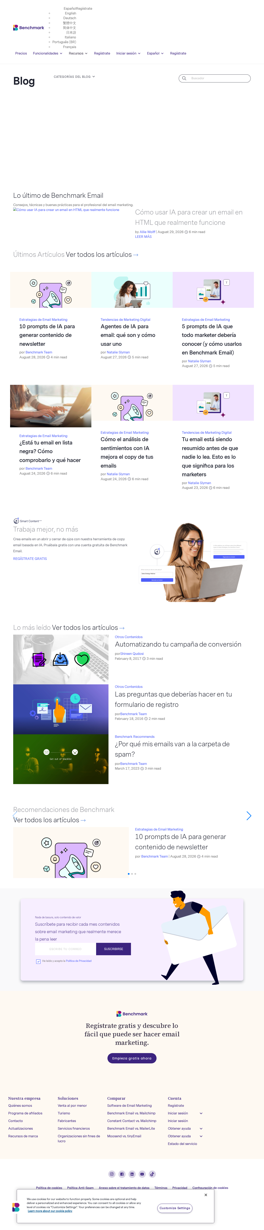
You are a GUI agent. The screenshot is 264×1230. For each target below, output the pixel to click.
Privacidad (179, 1188)
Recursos (76, 53)
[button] (249, 815)
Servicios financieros (74, 1128)
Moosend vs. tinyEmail (124, 1136)
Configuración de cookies (210, 1188)
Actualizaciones (20, 1128)
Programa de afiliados (25, 1113)
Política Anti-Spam (80, 1188)
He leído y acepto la (67, 961)
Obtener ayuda (179, 1128)
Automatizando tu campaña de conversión (178, 644)
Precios (21, 53)
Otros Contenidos (129, 637)
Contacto (15, 1121)
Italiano (70, 37)
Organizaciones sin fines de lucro (79, 1138)
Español (70, 9)
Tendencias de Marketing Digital (125, 320)
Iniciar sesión (126, 53)
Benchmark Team (39, 352)
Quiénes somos (20, 1106)
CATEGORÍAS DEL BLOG (72, 76)
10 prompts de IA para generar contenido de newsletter (47, 335)
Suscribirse (113, 949)
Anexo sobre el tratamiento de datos (124, 1188)
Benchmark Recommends (134, 737)
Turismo (64, 1113)
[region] (115, 1206)
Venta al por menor (72, 1106)
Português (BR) (64, 42)
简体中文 (69, 28)
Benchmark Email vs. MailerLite (131, 1128)
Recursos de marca (23, 1136)
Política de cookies (49, 1188)
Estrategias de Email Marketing (43, 320)
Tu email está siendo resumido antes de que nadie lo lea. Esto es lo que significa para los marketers (210, 457)
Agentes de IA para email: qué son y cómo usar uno (128, 335)
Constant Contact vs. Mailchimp (131, 1121)
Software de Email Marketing (129, 1106)
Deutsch (69, 18)
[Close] (205, 1194)
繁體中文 (69, 23)
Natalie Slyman (118, 352)
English (70, 13)
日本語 (71, 32)
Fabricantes (67, 1121)
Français (69, 47)
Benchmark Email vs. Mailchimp (131, 1113)
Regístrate (84, 9)
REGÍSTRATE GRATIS (30, 559)
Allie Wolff (147, 232)
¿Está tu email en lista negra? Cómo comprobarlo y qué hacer (50, 451)
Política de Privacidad (79, 961)
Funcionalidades (45, 53)
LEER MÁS (143, 237)
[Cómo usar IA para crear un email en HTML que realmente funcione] (66, 210)
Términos (160, 1188)
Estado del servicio (182, 1144)
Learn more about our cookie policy (50, 1211)
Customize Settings (175, 1208)
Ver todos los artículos (99, 254)
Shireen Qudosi (132, 654)
